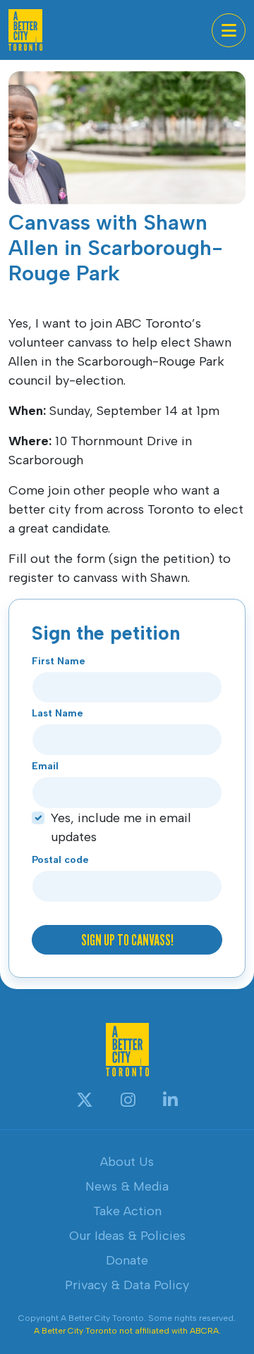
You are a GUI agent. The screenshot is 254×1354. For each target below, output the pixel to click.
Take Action (127, 1211)
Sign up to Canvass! (127, 940)
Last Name (57, 713)
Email (45, 766)
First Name (58, 661)
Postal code (60, 860)
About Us (127, 1161)
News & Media (127, 1186)
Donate (127, 1260)
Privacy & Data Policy (127, 1285)
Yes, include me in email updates (121, 827)
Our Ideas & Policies (127, 1235)
